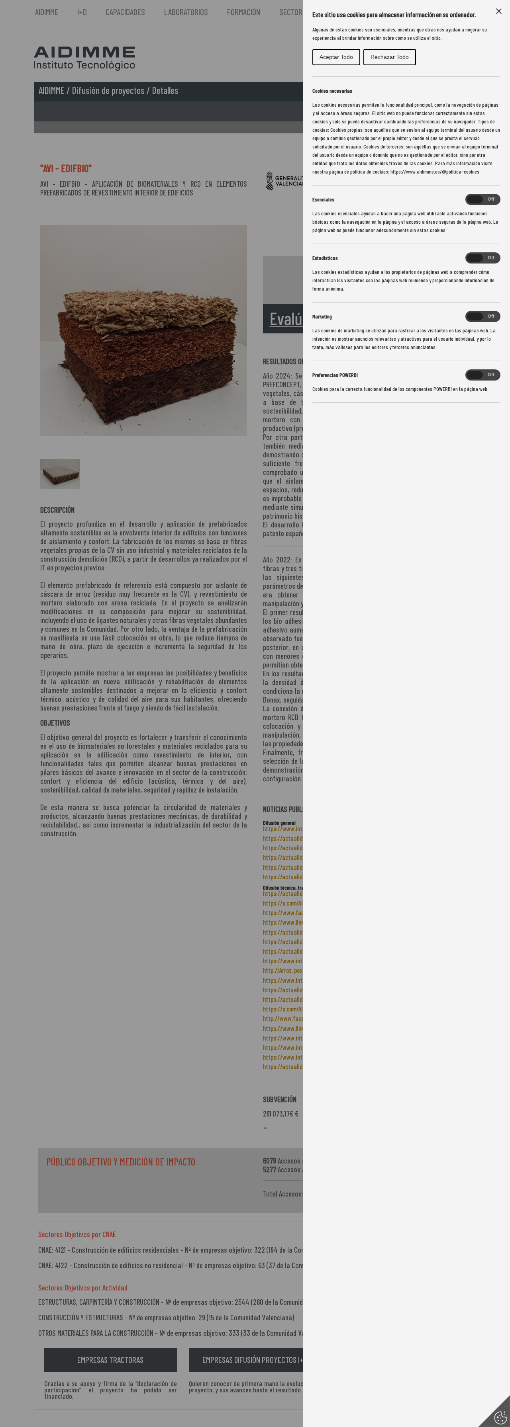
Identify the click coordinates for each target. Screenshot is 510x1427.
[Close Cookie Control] (499, 11)
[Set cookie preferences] (494, 1411)
